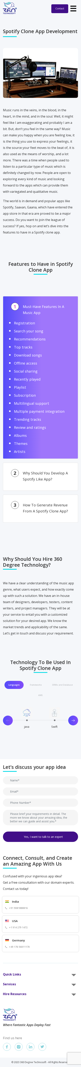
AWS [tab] (40, 695)
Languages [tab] (14, 684)
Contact (59, 8)
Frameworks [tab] (36, 684)
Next (73, 720)
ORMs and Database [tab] (62, 684)
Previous (8, 720)
